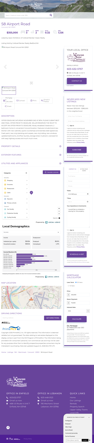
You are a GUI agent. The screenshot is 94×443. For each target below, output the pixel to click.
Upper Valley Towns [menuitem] (79, 410)
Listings (10, 352)
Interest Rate (71, 307)
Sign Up (80, 6)
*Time (69, 198)
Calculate (76, 319)
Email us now (16, 401)
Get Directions (52, 318)
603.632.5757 (63, 6)
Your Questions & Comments (76, 206)
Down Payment (72, 299)
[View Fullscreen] (3, 295)
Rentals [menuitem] (73, 404)
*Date (69, 190)
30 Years (80, 282)
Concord (31, 352)
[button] (50, 15)
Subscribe (76, 150)
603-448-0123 (47, 397)
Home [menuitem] (73, 397)
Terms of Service (82, 262)
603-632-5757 (75, 69)
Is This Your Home (84, 169)
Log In (74, 6)
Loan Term (70, 282)
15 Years (72, 286)
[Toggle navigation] (88, 6)
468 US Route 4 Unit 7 (20, 405)
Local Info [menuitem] (74, 413)
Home (3, 352)
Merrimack (22, 352)
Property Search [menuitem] (77, 407)
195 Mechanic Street (50, 405)
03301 (37, 352)
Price (68, 291)
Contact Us (77, 81)
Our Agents (70, 85)
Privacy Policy (81, 142)
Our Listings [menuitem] (75, 401)
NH (16, 352)
